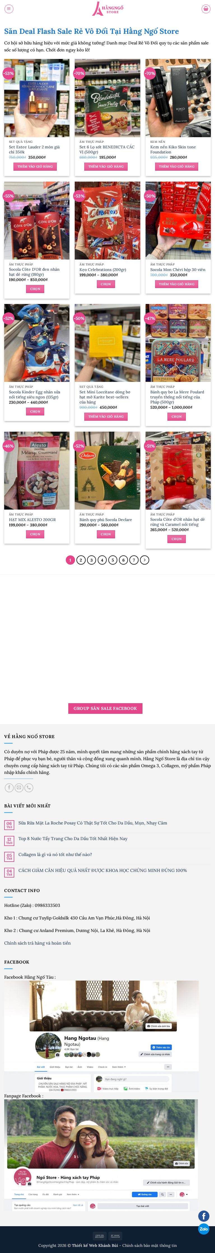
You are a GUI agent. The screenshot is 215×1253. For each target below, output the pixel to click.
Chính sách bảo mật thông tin (149, 1245)
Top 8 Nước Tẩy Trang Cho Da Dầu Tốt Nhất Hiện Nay (72, 838)
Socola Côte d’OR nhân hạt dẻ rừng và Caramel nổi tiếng (177, 522)
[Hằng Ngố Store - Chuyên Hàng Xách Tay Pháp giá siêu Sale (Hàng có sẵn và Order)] (107, 9)
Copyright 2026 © (78, 1245)
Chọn (35, 289)
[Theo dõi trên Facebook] (9, 787)
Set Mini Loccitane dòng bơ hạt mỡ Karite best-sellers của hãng (105, 397)
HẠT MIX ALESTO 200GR (32, 519)
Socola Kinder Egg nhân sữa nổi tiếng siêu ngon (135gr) (34, 394)
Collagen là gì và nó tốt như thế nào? (55, 854)
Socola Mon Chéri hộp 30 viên (177, 269)
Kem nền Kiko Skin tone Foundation (173, 149)
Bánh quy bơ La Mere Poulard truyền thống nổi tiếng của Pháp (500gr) (177, 397)
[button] (8, 8)
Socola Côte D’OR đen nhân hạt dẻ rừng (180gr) (34, 272)
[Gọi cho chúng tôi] (28, 787)
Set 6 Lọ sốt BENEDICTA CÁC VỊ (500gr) (107, 149)
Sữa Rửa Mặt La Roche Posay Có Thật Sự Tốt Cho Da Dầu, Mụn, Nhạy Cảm (92, 823)
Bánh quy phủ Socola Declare (106, 519)
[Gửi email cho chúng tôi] (19, 787)
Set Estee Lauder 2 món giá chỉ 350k (34, 149)
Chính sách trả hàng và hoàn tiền (38, 943)
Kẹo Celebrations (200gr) (103, 269)
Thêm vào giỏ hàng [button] (35, 166)
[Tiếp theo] (144, 560)
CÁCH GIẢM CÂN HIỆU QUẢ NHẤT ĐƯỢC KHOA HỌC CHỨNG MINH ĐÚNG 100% (102, 870)
